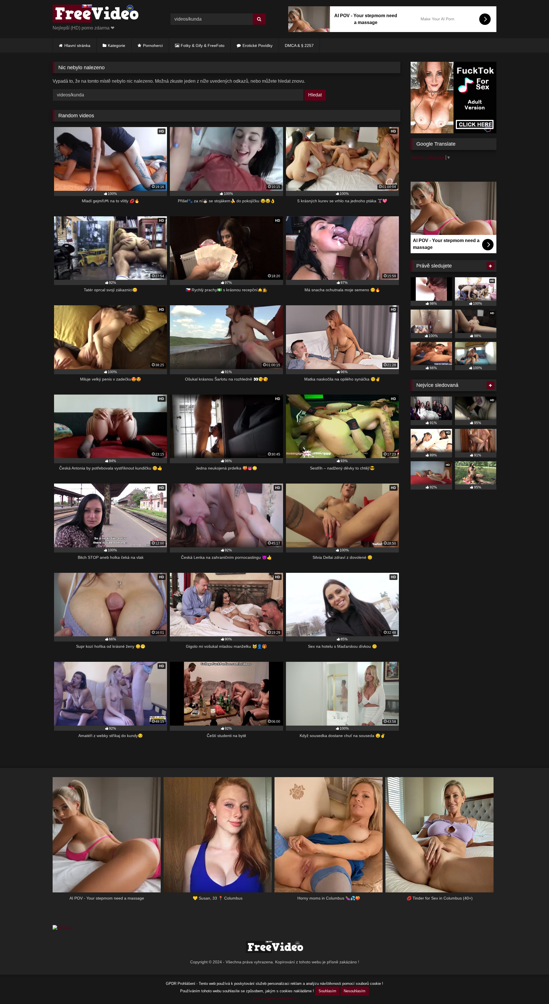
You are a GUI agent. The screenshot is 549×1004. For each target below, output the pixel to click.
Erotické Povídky (257, 45)
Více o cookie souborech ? (274, 998)
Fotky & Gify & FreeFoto (202, 45)
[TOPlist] (62, 928)
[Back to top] (531, 987)
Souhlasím (327, 991)
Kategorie (116, 45)
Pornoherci (153, 45)
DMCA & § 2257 (299, 45)
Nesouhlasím (354, 991)
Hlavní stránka (77, 45)
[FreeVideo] (95, 15)
